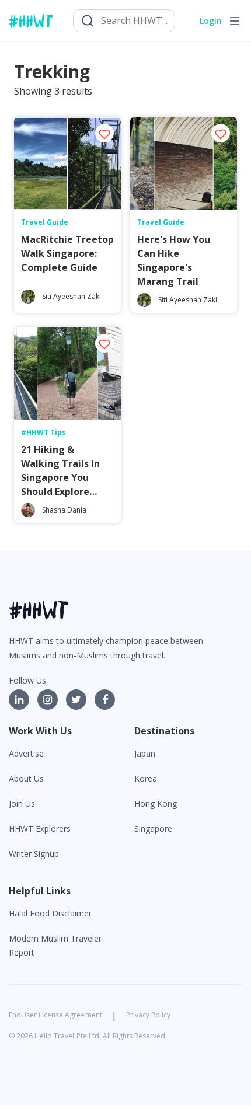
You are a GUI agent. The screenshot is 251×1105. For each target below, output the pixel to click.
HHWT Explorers (40, 828)
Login (211, 20)
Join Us (22, 803)
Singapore (153, 828)
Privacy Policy (148, 1015)
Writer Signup (34, 853)
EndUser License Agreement (55, 1015)
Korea (145, 778)
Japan (144, 753)
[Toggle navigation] (234, 21)
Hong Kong (155, 803)
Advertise (26, 753)
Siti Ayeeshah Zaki (71, 296)
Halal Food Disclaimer (50, 913)
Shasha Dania (64, 510)
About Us (26, 778)
